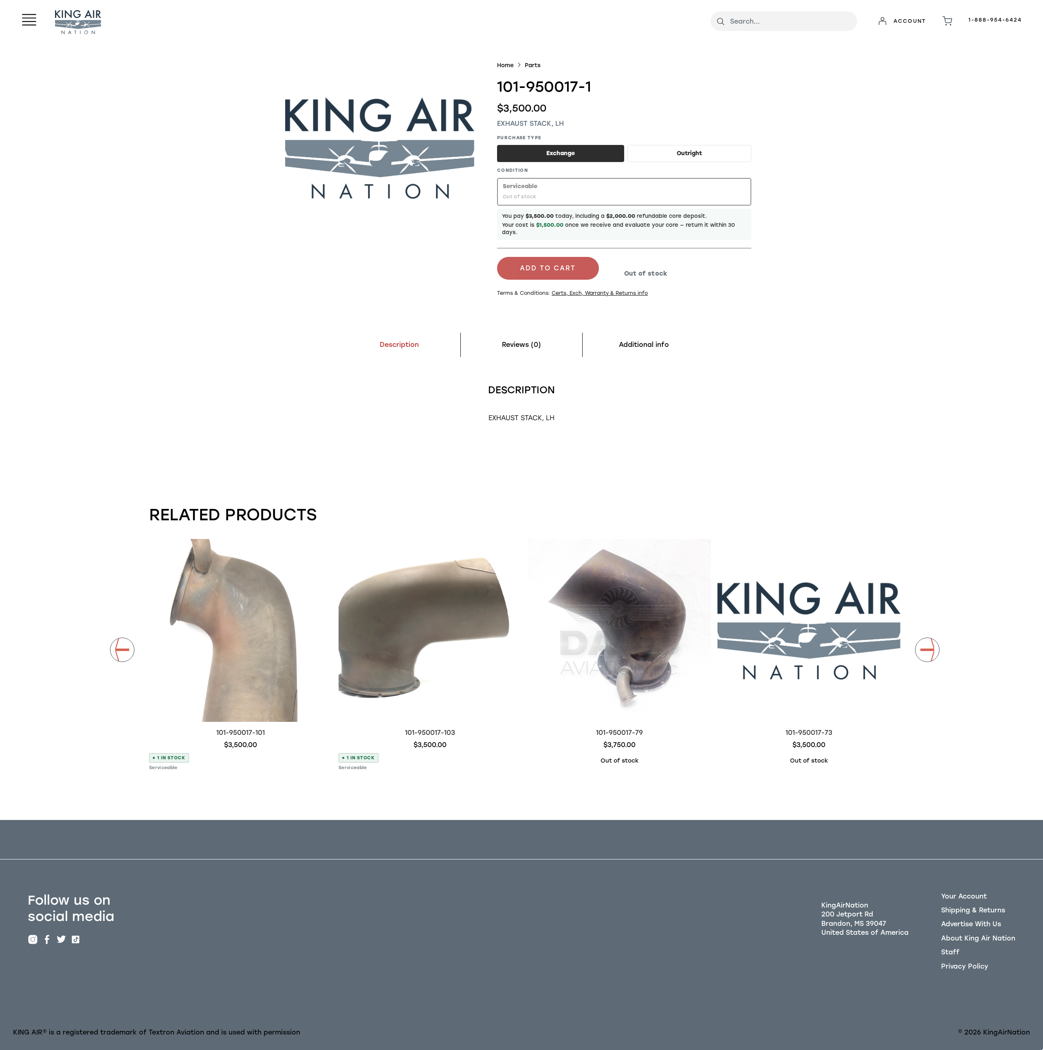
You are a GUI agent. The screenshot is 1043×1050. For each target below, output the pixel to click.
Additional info (644, 345)
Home (505, 65)
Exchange (560, 153)
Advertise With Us (971, 924)
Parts (533, 65)
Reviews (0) (521, 345)
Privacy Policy (964, 966)
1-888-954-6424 (995, 20)
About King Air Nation (978, 938)
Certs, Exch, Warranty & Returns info (600, 293)
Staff (950, 952)
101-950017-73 (809, 733)
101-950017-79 (619, 733)
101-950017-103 (430, 733)
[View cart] (947, 21)
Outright (689, 153)
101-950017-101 (240, 733)
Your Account (964, 896)
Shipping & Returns (973, 910)
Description (399, 345)
